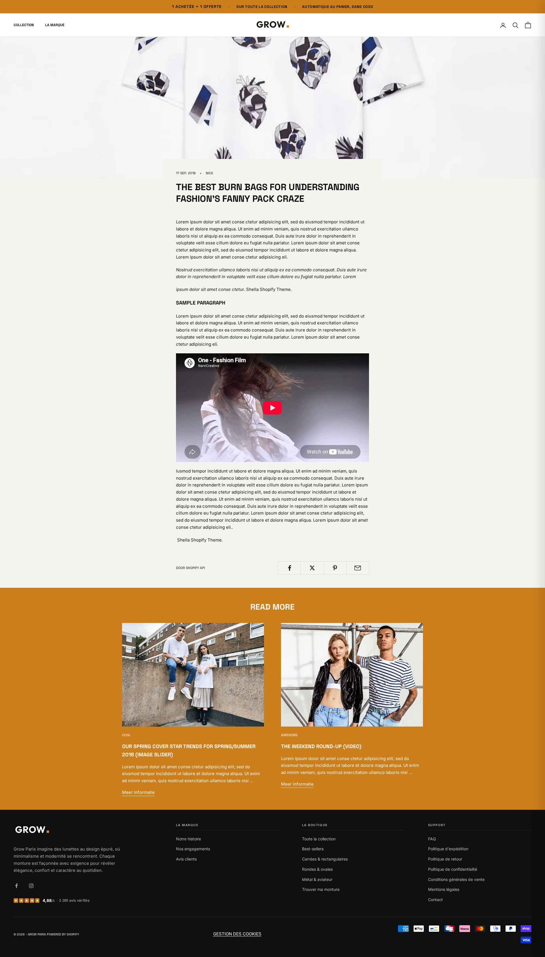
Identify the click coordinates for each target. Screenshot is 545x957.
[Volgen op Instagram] (31, 886)
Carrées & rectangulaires (325, 859)
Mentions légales (443, 889)
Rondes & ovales (317, 869)
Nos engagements (193, 848)
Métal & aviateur (317, 879)
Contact (435, 899)
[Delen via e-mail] (358, 568)
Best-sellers (313, 848)
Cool (126, 735)
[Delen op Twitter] (312, 568)
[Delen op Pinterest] (335, 568)
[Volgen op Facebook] (16, 886)
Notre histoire (188, 838)
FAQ (432, 838)
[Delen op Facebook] (289, 568)
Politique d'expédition (448, 848)
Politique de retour (445, 859)
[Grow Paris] (68, 830)
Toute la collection (319, 838)
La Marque (54, 25)
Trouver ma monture (320, 889)
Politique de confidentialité (452, 869)
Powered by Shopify (63, 934)
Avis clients (186, 859)
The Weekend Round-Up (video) (321, 746)
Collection (24, 25)
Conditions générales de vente (456, 879)
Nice (209, 173)
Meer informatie (138, 792)
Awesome (289, 735)
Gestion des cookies (237, 934)
